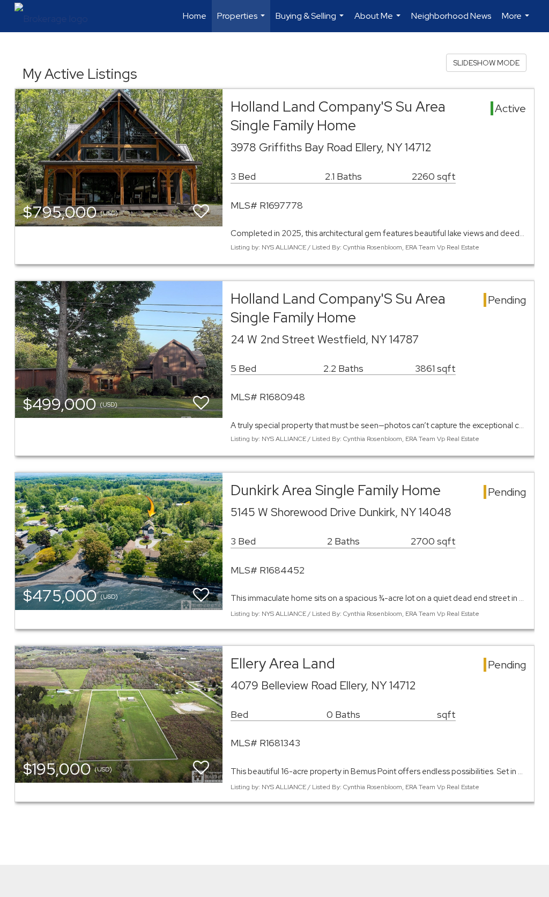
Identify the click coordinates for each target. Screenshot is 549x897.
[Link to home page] (56, 16)
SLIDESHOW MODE (486, 63)
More (517, 21)
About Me (378, 21)
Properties (242, 21)
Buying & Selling (311, 21)
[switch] (201, 211)
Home (194, 15)
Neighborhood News (451, 15)
